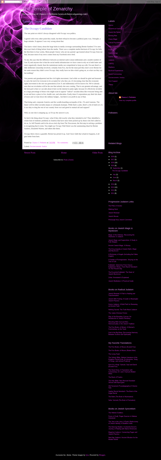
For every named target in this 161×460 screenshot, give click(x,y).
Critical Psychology (115, 42)
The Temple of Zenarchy (47, 8)
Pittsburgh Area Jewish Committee (120, 220)
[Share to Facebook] (80, 143)
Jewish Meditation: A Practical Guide (120, 281)
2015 (113, 165)
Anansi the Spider (114, 32)
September (117, 168)
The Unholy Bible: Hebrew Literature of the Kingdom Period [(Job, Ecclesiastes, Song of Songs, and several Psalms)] (122, 359)
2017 (113, 159)
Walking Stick (113, 209)
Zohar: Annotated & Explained (118, 277)
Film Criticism (113, 46)
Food (110, 50)
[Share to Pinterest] (82, 143)
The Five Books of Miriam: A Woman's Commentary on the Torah (121, 328)
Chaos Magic (112, 39)
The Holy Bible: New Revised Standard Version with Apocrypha (121, 381)
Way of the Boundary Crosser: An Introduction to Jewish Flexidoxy (119, 317)
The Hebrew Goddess (115, 413)
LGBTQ (111, 63)
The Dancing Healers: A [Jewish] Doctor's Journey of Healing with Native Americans (122, 428)
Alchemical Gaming (115, 29)
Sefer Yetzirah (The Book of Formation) (121, 400)
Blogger (102, 455)
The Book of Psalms (115, 377)
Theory (110, 85)
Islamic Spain (113, 57)
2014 (113, 184)
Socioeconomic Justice (38, 146)
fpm (87, 455)
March (115, 180)
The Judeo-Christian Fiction (117, 313)
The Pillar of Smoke (115, 206)
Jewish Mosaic (113, 216)
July (114, 174)
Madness (111, 67)
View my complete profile (127, 100)
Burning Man (112, 35)
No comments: (63, 143)
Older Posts (97, 152)
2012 (113, 190)
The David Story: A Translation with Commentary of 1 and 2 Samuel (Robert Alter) (122, 371)
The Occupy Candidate (38, 28)
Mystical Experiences (115, 70)
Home (64, 152)
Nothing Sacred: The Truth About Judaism (122, 309)
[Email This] (73, 143)
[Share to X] (78, 143)
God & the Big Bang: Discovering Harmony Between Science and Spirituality (123, 333)
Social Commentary (115, 74)
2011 (113, 193)
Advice (110, 25)
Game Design (113, 53)
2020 (113, 156)
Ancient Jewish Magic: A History (119, 245)
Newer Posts (29, 152)
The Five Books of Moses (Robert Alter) (122, 350)
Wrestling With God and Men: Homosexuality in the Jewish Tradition (121, 323)
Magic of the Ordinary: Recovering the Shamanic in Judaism (121, 236)
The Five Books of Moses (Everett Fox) (122, 347)
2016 (113, 162)
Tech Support (113, 81)
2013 (113, 187)
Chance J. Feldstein (128, 97)
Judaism (111, 60)
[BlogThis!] (76, 143)
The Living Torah (114, 354)
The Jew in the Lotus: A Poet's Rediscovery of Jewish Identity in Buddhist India (123, 422)
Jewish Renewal (113, 213)
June (115, 177)
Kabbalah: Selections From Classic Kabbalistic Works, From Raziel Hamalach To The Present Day (122, 267)
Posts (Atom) (68, 160)
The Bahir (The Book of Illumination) (120, 397)
